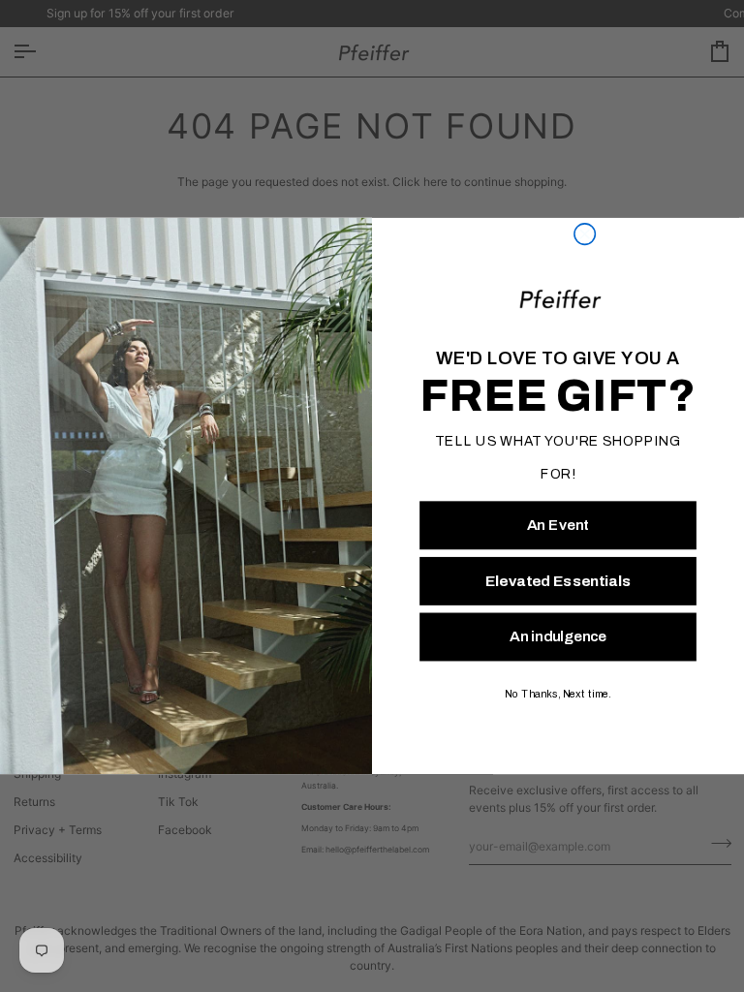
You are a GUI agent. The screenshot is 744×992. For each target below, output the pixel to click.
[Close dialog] (585, 234)
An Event (558, 525)
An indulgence (558, 637)
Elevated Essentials (558, 581)
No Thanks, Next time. (557, 694)
